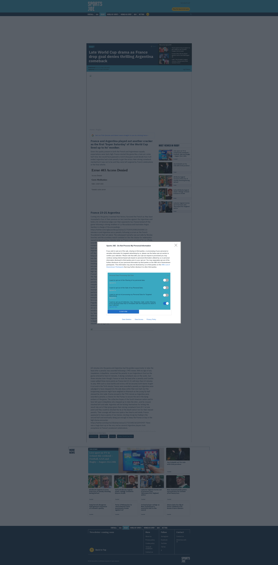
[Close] (177, 246)
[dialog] (139, 282)
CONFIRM (123, 311)
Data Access (139, 319)
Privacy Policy (151, 319)
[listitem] (139, 275)
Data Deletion (126, 319)
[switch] (166, 280)
